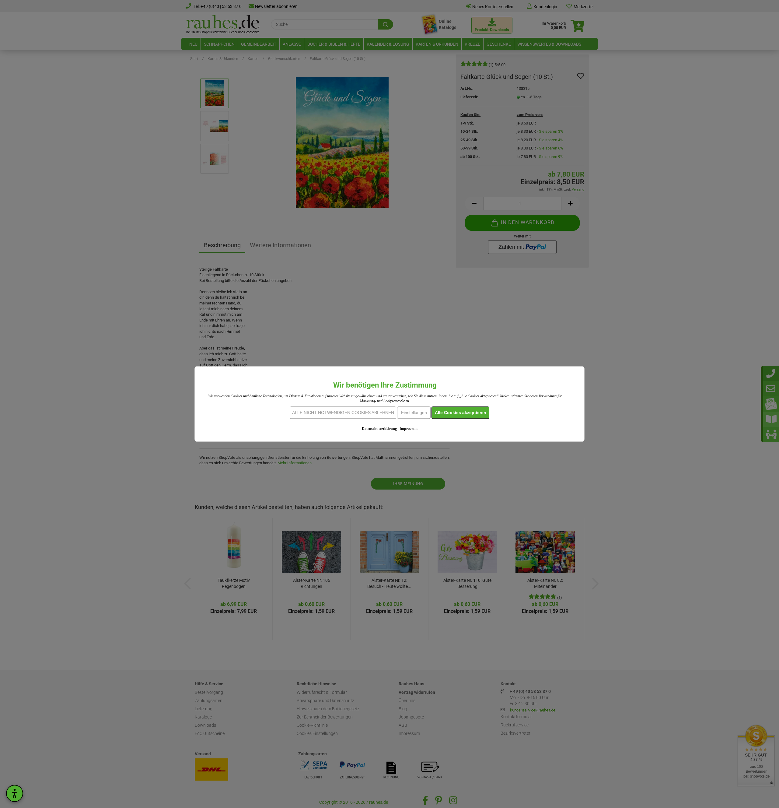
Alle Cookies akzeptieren (460, 412)
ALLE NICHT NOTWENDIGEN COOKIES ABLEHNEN (343, 412)
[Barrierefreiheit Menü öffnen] (14, 793)
